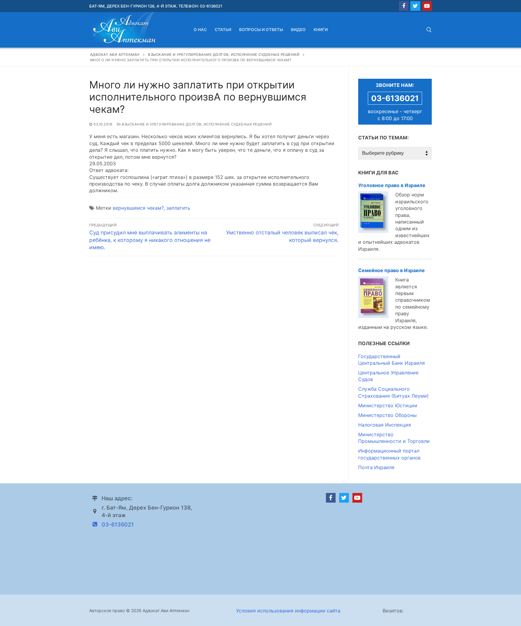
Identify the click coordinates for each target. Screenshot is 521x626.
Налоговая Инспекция (384, 425)
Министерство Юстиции (387, 405)
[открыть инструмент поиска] (429, 30)
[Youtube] (427, 6)
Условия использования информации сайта (288, 611)
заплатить (178, 208)
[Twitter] (415, 6)
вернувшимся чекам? (138, 208)
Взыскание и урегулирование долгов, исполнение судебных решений (196, 124)
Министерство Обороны (387, 415)
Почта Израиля (376, 467)
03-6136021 (395, 98)
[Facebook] (404, 6)
